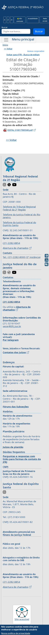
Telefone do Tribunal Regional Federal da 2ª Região (19, 208)
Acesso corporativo (35, 51)
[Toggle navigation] (19, 40)
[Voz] (46, 260)
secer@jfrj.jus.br (12, 326)
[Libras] (46, 256)
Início (5, 44)
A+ (12, 20)
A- (4, 20)
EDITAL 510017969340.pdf (20, 130)
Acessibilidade (33, 19)
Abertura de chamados (15, 248)
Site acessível (22, 619)
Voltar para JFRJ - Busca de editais (23, 54)
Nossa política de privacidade (15, 633)
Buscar (5, 27)
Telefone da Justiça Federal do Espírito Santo (19, 224)
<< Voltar (8, 48)
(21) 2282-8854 (11, 243)
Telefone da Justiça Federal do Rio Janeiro (21, 216)
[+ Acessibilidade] (46, 264)
